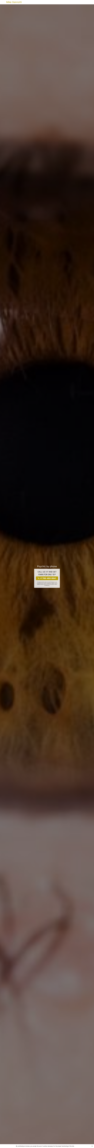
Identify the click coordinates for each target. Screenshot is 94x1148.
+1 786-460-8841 (47, 578)
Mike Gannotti (14, 2)
